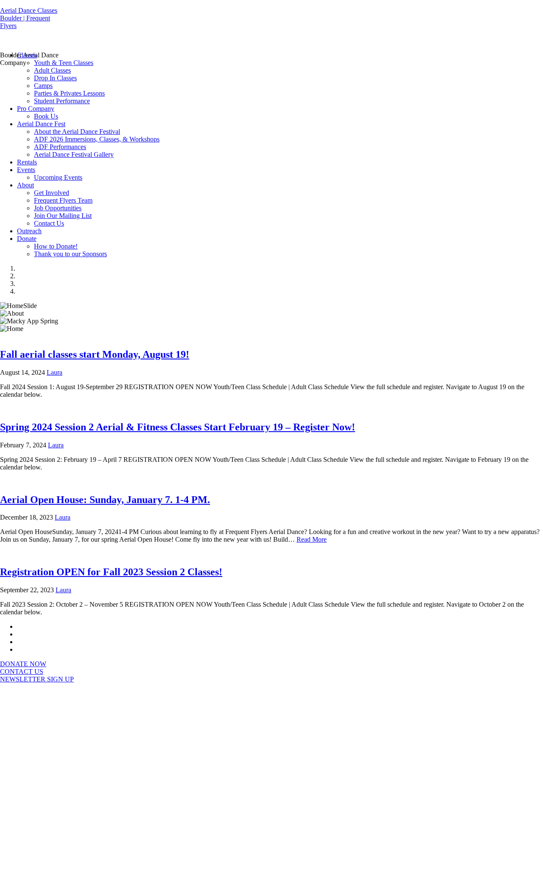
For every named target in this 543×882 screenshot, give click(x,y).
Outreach (29, 231)
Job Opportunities (57, 208)
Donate (26, 238)
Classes (27, 55)
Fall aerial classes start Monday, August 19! (94, 354)
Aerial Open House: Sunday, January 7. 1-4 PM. (105, 499)
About (25, 185)
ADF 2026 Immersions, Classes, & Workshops (97, 139)
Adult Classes (52, 70)
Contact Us (49, 223)
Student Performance (62, 101)
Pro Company (35, 108)
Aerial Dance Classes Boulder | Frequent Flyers (28, 18)
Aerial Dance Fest (41, 123)
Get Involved (51, 192)
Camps (43, 85)
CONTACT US (21, 671)
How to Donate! (56, 246)
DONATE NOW (23, 663)
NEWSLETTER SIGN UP (37, 679)
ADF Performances (60, 146)
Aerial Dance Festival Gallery (74, 154)
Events (26, 169)
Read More (312, 539)
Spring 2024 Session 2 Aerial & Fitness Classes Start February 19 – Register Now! (177, 427)
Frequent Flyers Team (63, 200)
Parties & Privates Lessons (69, 93)
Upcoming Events (58, 177)
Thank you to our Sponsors (70, 253)
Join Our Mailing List (63, 215)
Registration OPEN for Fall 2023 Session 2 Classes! (111, 571)
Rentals (27, 162)
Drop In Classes (55, 78)
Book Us (46, 116)
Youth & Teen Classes (63, 62)
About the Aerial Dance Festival (77, 131)
